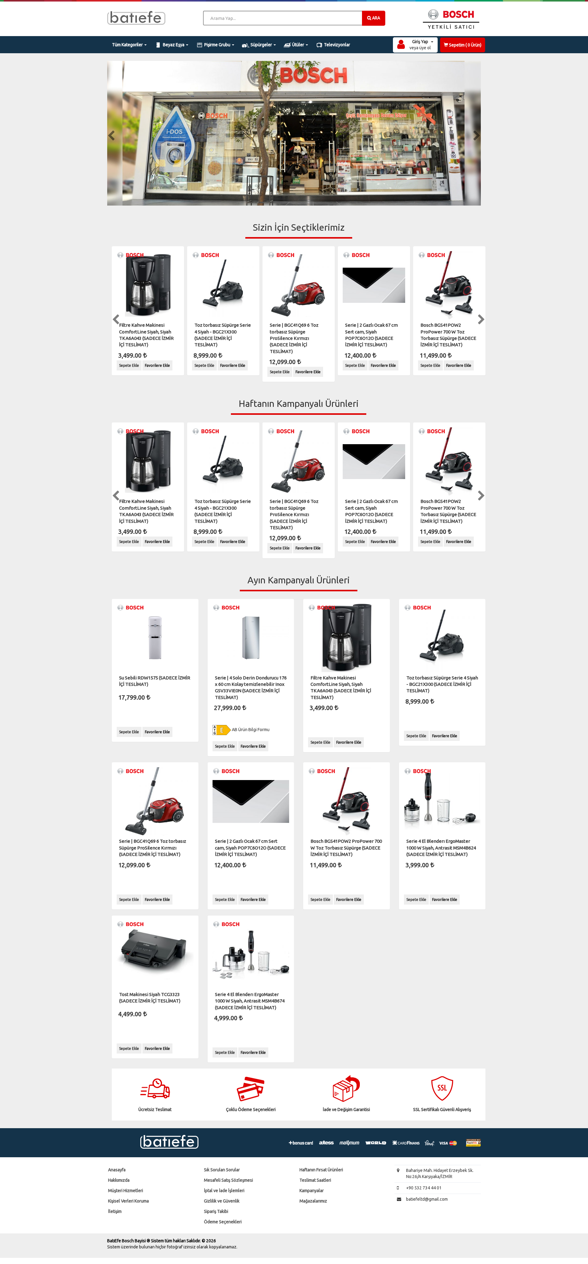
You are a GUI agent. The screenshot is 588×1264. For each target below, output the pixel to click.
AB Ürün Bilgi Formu (250, 729)
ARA (375, 17)
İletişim (115, 1211)
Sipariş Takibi (216, 1211)
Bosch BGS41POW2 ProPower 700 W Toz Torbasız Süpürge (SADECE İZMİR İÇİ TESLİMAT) (448, 334)
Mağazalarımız (313, 1201)
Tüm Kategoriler (128, 44)
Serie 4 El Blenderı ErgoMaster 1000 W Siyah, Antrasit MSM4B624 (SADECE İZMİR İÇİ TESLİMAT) (441, 847)
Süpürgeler (261, 44)
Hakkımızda (119, 1180)
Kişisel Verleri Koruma (128, 1201)
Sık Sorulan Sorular (222, 1169)
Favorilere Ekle (157, 365)
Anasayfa (117, 1169)
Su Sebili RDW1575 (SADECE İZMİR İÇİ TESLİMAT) (154, 681)
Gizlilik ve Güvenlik (221, 1201)
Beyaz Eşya (173, 44)
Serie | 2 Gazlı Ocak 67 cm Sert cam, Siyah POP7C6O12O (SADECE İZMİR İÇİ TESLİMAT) (371, 334)
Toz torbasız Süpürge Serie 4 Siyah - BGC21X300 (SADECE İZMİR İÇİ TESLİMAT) (222, 334)
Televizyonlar (336, 44)
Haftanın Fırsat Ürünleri (321, 1169)
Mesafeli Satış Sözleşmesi (228, 1180)
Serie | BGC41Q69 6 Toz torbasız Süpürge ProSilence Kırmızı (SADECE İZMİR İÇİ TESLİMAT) (294, 338)
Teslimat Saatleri (315, 1180)
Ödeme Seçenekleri (223, 1221)
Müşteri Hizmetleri (125, 1190)
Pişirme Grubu (217, 44)
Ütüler (298, 44)
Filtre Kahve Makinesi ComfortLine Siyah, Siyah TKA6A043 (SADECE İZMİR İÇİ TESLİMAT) (146, 334)
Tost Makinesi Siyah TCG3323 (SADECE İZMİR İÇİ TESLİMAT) (149, 997)
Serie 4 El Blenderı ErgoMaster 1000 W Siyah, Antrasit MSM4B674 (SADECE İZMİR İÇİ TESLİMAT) (250, 1001)
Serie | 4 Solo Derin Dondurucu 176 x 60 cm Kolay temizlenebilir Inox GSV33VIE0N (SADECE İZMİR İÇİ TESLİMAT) (251, 687)
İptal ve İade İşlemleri (224, 1190)
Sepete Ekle (129, 365)
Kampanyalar (312, 1190)
